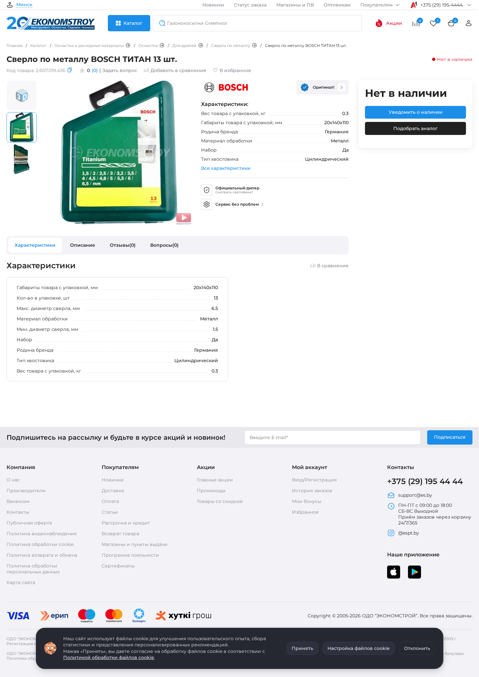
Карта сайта (21, 582)
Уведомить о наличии (416, 112)
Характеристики (35, 245)
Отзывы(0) (123, 245)
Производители (26, 490)
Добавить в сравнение (178, 70)
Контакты (18, 512)
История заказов (312, 490)
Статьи (110, 512)
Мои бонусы (306, 501)
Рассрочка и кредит (126, 523)
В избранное (235, 70)
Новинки (213, 5)
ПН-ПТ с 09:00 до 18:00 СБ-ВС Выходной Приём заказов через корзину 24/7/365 (434, 514)
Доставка (113, 490)
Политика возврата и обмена (42, 555)
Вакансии (18, 501)
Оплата (110, 501)
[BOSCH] (226, 87)
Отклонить (417, 648)
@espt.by (408, 533)
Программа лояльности (130, 555)
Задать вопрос (119, 70)
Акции (394, 23)
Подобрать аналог (415, 128)
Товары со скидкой (220, 501)
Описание (82, 245)
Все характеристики (226, 168)
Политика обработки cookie (40, 544)
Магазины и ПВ (295, 5)
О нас (13, 480)
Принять (302, 648)
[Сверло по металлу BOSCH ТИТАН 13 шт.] (119, 223)
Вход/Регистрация (314, 480)
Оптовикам (337, 5)
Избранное (305, 512)
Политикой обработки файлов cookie (108, 657)
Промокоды (211, 490)
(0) (95, 70)
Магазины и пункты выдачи (134, 544)
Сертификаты (118, 566)
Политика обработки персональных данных (33, 569)
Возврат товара (120, 534)
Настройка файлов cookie (358, 648)
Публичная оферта (29, 523)
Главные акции (215, 480)
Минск (24, 4)
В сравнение (333, 266)
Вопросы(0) (164, 245)
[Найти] (160, 23)
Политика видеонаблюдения (42, 534)
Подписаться (450, 437)
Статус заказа (250, 5)
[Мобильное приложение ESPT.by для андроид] (393, 572)
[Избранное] (433, 23)
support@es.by (415, 495)
